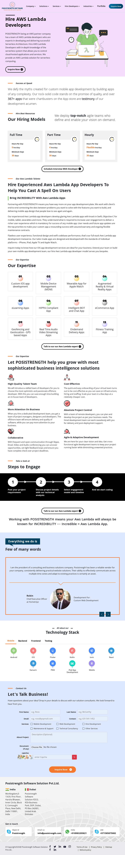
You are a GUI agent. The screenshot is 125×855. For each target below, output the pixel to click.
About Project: (23, 737)
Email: (26, 719)
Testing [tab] (48, 641)
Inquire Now (116, 6)
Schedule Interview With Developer (61, 169)
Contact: (72, 719)
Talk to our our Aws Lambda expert (61, 346)
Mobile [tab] (10, 641)
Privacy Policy (96, 847)
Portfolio (101, 6)
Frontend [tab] (36, 641)
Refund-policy (85, 850)
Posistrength (18, 833)
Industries (87, 6)
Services (56, 6)
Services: (25, 724)
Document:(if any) (24, 747)
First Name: (24, 712)
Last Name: (71, 712)
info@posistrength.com (49, 833)
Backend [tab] (22, 641)
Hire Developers (71, 6)
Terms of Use (82, 847)
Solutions (43, 6)
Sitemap (108, 847)
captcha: (25, 753)
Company (30, 6)
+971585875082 (108, 833)
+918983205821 (79, 833)
